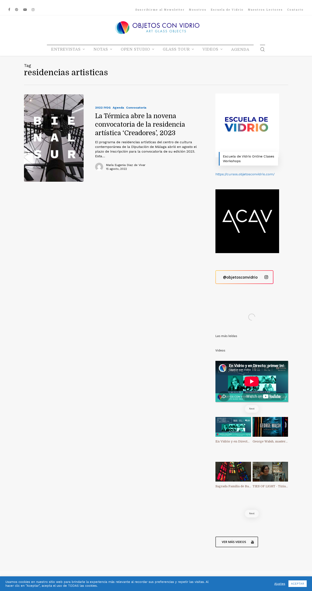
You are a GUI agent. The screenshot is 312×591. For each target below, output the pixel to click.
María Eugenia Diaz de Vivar (125, 165)
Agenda (118, 107)
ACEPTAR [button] (297, 583)
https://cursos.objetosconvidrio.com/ (245, 174)
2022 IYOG (103, 107)
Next (251, 408)
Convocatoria (136, 107)
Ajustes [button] (279, 584)
